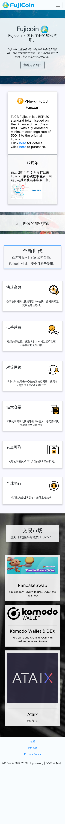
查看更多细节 (32, 65)
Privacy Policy (32, 754)
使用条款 (32, 747)
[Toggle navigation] (58, 5)
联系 (32, 741)
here (22, 143)
